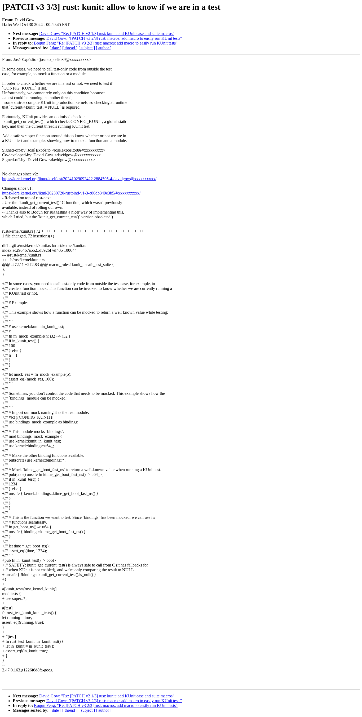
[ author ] (103, 48)
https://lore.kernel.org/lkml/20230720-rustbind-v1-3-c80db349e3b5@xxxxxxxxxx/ (71, 193)
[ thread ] (69, 48)
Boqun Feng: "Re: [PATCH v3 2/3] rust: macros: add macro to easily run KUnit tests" (106, 43)
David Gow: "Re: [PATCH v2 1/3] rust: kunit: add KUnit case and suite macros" (106, 33)
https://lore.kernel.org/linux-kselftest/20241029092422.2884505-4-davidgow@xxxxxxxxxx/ (79, 178)
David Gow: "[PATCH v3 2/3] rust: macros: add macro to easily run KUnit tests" (114, 38)
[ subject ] (86, 48)
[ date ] (55, 48)
